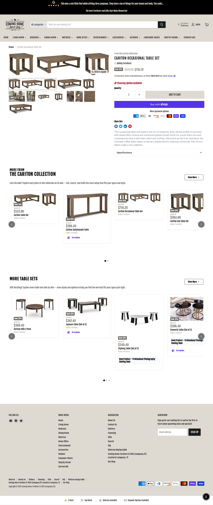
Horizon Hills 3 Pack (22, 329)
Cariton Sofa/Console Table (77, 229)
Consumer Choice (152, 37)
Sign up (194, 432)
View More (192, 177)
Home (6, 37)
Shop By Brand (171, 37)
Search (111, 441)
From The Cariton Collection (126, 53)
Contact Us (112, 424)
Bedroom (34, 37)
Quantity (117, 88)
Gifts (110, 437)
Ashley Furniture (124, 63)
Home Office (82, 37)
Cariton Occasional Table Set (130, 211)
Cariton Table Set (21, 215)
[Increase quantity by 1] (139, 95)
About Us (111, 420)
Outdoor (134, 37)
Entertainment (100, 37)
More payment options (159, 111)
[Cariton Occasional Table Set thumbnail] (32, 84)
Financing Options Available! (129, 83)
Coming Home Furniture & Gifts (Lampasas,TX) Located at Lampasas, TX (34, 482)
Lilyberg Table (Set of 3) (128, 348)
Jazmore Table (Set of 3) (76, 324)
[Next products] (201, 224)
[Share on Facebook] (116, 126)
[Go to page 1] (105, 261)
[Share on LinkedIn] (125, 126)
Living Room (18, 37)
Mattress (66, 37)
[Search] (162, 24)
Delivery (111, 428)
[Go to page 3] (109, 380)
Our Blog (111, 461)
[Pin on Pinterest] (130, 126)
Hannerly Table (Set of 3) (181, 329)
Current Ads (189, 37)
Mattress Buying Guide (117, 449)
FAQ (109, 445)
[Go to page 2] (107, 261)
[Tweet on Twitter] (120, 126)
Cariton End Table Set (179, 221)
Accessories (118, 37)
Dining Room (50, 37)
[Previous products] (12, 224)
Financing (112, 433)
